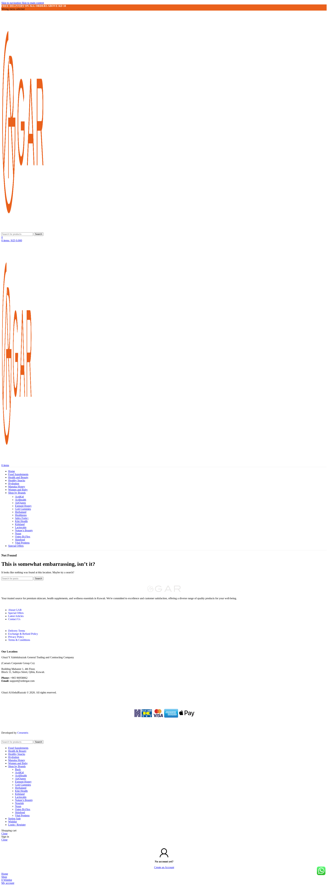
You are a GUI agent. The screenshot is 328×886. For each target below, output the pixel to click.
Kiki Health (21, 521)
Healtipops (21, 515)
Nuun (18, 533)
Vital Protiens (22, 542)
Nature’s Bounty (24, 530)
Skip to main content (33, 2)
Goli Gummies (23, 508)
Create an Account (164, 867)
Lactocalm (20, 527)
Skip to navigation (11, 2)
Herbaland (20, 512)
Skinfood (20, 539)
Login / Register (17, 824)
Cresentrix (22, 732)
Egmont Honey (23, 505)
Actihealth (20, 499)
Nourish (19, 803)
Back (18, 769)
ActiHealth (21, 775)
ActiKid (19, 496)
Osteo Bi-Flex (22, 536)
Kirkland (20, 524)
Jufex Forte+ (22, 518)
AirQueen (20, 502)
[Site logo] (22, 230)
